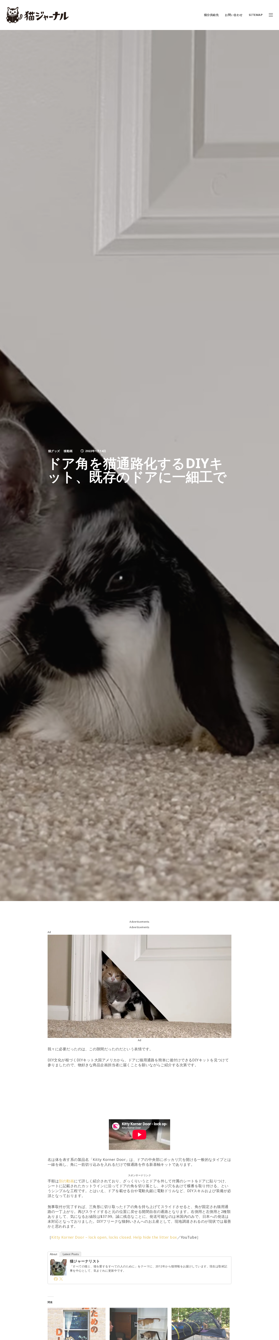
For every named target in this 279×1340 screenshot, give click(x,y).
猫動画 (68, 451)
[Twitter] (61, 1278)
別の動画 (66, 1180)
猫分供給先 (211, 15)
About (53, 1254)
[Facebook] (55, 1278)
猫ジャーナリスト (85, 1261)
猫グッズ (54, 451)
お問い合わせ (234, 15)
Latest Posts (71, 1254)
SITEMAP (256, 15)
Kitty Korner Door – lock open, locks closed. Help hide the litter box (114, 1237)
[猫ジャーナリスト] (58, 1273)
